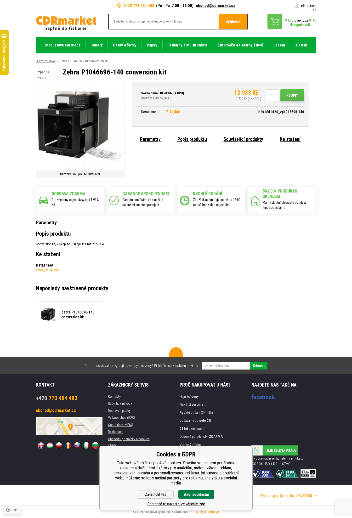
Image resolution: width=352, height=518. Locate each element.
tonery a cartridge (207, 512)
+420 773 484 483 (139, 5)
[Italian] (86, 445)
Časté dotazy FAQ (120, 425)
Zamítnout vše (155, 494)
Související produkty (243, 139)
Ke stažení (290, 139)
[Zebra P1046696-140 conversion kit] (80, 126)
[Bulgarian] (95, 445)
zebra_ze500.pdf (47, 270)
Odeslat (259, 366)
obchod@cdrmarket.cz (215, 5)
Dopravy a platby (119, 411)
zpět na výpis (43, 75)
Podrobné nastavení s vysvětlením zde (176, 504)
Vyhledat (233, 21)
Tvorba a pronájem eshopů (279, 496)
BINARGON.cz (307, 496)
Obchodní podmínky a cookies (129, 439)
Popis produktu (192, 139)
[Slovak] (77, 445)
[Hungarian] (49, 445)
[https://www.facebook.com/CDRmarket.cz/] (263, 396)
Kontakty (114, 396)
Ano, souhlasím (196, 494)
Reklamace (115, 432)
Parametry (150, 139)
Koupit (292, 95)
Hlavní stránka (45, 61)
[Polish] (59, 445)
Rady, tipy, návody (120, 403)
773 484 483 (56, 398)
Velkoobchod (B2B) (121, 418)
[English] (40, 445)
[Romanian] (68, 445)
